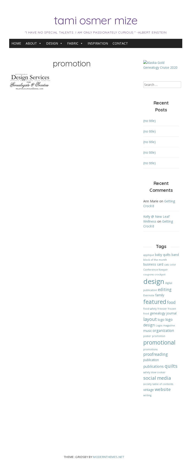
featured (154, 301)
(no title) (149, 121)
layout (150, 319)
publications (153, 366)
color (173, 264)
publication (151, 360)
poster (147, 336)
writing (147, 395)
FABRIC (72, 43)
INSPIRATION (98, 43)
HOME (16, 43)
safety (146, 372)
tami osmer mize (95, 20)
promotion (158, 336)
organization (163, 330)
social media (157, 378)
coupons (148, 274)
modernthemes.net (108, 457)
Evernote (148, 295)
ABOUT (31, 43)
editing (164, 289)
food (171, 302)
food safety (150, 308)
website (163, 389)
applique (148, 255)
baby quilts (163, 254)
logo (161, 319)
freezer (162, 308)
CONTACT (120, 43)
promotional (159, 342)
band (175, 254)
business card (153, 264)
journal (171, 313)
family (159, 295)
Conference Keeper (155, 269)
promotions (150, 349)
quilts (171, 366)
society (147, 384)
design (153, 281)
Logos (159, 325)
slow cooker (158, 372)
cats (166, 264)
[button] (30, 82)
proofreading (155, 354)
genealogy (157, 313)
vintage (148, 389)
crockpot (160, 274)
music (147, 330)
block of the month (155, 259)
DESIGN (52, 43)
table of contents (162, 384)
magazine (169, 325)
